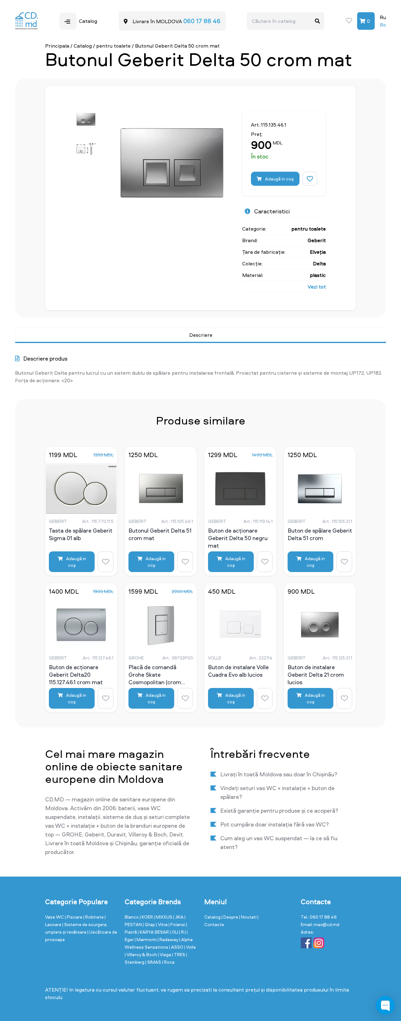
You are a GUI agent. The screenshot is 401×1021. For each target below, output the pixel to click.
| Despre (230, 917)
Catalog (83, 45)
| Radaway (168, 939)
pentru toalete (113, 45)
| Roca (168, 962)
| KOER (147, 917)
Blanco (132, 917)
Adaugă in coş (279, 179)
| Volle (190, 947)
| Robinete (94, 917)
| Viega (165, 954)
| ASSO (176, 947)
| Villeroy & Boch (141, 954)
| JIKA (179, 917)
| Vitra (162, 924)
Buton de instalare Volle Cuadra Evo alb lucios (238, 671)
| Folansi (177, 924)
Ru (383, 17)
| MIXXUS (163, 917)
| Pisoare (74, 917)
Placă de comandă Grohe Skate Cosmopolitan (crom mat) (154, 674)
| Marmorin (146, 939)
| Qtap (149, 924)
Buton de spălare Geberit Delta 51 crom (320, 534)
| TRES (179, 954)
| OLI (174, 932)
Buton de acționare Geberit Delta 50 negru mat (238, 538)
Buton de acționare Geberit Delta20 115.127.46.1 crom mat (76, 674)
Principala (57, 45)
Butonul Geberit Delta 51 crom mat (159, 534)
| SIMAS (153, 962)
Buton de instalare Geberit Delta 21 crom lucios (316, 674)
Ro (383, 24)
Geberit (317, 240)
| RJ (183, 932)
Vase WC (55, 917)
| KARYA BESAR (154, 932)
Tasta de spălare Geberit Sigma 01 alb (80, 534)
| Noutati (248, 917)
